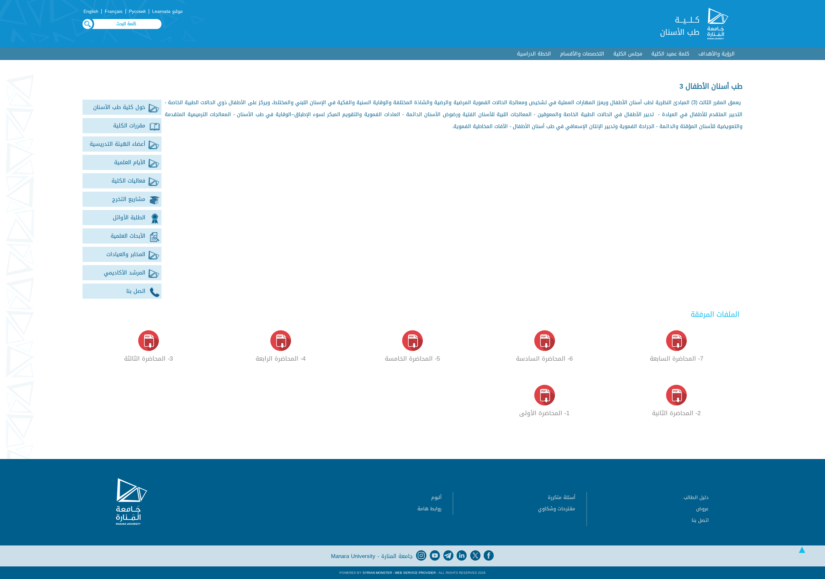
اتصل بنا (700, 520)
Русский (137, 11)
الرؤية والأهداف (716, 54)
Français (113, 11)
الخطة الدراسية (534, 54)
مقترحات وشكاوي (556, 508)
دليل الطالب (696, 497)
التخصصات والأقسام (582, 54)
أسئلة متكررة (561, 497)
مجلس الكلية (627, 54)
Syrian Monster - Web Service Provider (399, 573)
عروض (702, 508)
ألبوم (436, 497)
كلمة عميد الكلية (670, 54)
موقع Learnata (167, 11)
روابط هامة (429, 508)
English (90, 11)
